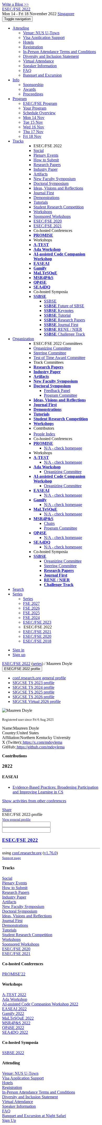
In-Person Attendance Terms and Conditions (59, 51)
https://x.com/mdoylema (42, 742)
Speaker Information (40, 66)
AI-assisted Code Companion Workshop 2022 (40, 1004)
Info (16, 80)
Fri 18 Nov (32, 136)
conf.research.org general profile (39, 678)
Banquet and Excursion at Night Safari (34, 1115)
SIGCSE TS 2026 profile (33, 697)
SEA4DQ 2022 (15, 1032)
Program (20, 98)
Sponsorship (33, 84)
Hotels (28, 42)
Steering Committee (49, 353)
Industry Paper (45, 169)
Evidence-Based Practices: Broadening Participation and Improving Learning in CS (55, 789)
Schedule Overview (39, 113)
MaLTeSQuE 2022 (18, 1018)
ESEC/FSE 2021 (47, 226)
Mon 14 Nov (33, 117)
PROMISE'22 (13, 974)
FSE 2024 (31, 617)
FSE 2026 (31, 608)
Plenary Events (45, 155)
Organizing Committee (52, 348)
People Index (44, 434)
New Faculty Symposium (54, 179)
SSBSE (50, 301)
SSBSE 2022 (13, 1052)
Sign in (18, 650)
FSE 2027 (31, 603)
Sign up (19, 654)
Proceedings (33, 94)
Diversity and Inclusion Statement (51, 56)
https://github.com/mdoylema (40, 747)
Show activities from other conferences (34, 801)
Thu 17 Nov (33, 131)
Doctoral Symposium (51, 183)
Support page (11, 858)
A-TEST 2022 (14, 994)
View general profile (16, 819)
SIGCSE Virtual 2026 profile (37, 701)
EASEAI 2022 (14, 1009)
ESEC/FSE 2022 (16, 663)
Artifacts (40, 174)
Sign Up (9, 1120)
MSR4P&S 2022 (16, 1023)
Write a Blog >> (15, 4)
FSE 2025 (31, 613)
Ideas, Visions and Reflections (58, 188)
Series (28, 598)
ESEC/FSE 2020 (47, 221)
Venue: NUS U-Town (41, 33)
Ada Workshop (14, 999)
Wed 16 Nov (33, 127)
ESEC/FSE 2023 (37, 622)
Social (38, 150)
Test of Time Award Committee (59, 357)
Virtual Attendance (38, 61)
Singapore (66, 14)
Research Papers (47, 164)
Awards (29, 89)
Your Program (34, 108)
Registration (33, 47)
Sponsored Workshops (52, 216)
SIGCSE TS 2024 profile (33, 687)
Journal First (43, 193)
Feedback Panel (57, 390)
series (37, 663)
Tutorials (40, 202)
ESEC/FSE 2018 (37, 641)
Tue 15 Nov (33, 122)
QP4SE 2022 (13, 1027)
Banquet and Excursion (42, 75)
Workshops (42, 211)
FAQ (27, 70)
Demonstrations (46, 197)
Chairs (49, 523)
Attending (21, 28)
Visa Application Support (44, 37)
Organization (23, 339)
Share (7, 810)
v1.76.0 (50, 853)
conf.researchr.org (27, 853)
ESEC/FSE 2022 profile (22, 669)
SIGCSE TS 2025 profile (33, 692)
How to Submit (46, 160)
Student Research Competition (58, 207)
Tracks (18, 141)
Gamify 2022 (13, 1013)
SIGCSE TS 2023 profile (33, 682)
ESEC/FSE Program (40, 103)
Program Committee (60, 395)
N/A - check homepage (63, 448)
